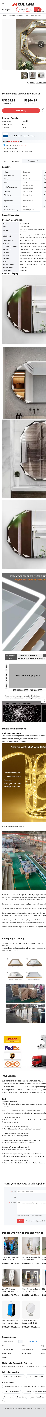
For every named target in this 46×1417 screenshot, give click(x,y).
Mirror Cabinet (7, 1354)
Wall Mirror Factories (30, 1387)
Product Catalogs (32, 1341)
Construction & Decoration (15, 16)
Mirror (27, 16)
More (4, 1401)
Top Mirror (27, 1392)
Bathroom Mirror (36, 16)
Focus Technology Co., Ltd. (27, 1408)
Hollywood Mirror (27, 1354)
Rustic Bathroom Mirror (35, 1376)
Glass (23, 1346)
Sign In (5, 151)
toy (3, 1346)
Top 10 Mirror (8, 1397)
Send (20, 1221)
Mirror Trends (21, 1397)
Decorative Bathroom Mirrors (13, 1376)
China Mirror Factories (11, 1387)
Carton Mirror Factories (11, 1392)
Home (4, 16)
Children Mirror (27, 1350)
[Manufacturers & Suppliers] (23, 4)
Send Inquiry (21, 111)
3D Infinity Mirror (7, 1350)
